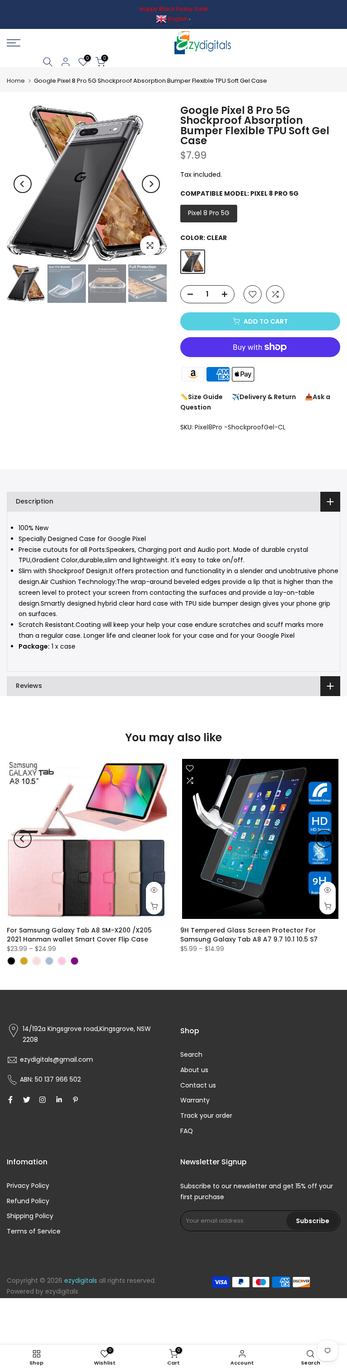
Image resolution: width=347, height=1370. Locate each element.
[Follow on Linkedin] (59, 1099)
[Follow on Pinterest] (75, 1099)
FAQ (186, 1130)
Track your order (206, 1115)
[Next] (151, 184)
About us (194, 1069)
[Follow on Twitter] (26, 1099)
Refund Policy (28, 1200)
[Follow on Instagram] (42, 1099)
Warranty (195, 1100)
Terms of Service (34, 1231)
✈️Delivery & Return (264, 396)
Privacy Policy (28, 1185)
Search (191, 1054)
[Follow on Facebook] (10, 1099)
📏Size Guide (201, 396)
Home (16, 80)
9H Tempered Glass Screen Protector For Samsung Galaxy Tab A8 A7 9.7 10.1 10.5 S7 (249, 935)
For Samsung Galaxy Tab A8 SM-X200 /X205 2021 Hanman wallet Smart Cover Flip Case (79, 935)
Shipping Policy (30, 1215)
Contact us (198, 1085)
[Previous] (23, 184)
